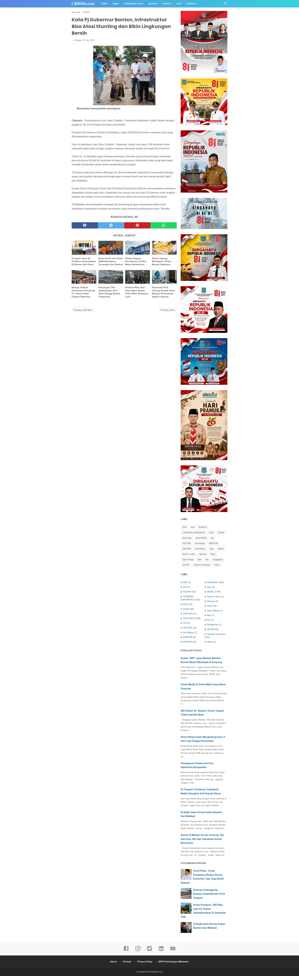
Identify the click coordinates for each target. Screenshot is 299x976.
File (212, 538)
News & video (189, 554)
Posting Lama (167, 310)
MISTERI (187, 549)
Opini (213, 554)
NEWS (221, 549)
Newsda (202, 554)
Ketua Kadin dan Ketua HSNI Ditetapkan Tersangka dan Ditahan (110, 261)
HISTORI (187, 543)
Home (104, 4)
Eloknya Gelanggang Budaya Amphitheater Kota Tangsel (209, 894)
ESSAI (221, 532)
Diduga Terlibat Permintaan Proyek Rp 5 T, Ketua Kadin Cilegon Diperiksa (83, 292)
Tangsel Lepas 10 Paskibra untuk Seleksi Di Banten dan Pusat (84, 261)
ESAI (211, 532)
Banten (153, 4)
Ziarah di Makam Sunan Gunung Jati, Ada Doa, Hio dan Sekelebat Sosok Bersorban (202, 839)
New (212, 549)
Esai (179, 4)
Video (217, 565)
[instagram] (138, 950)
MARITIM (213, 543)
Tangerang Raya (133, 4)
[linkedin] (161, 950)
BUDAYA (203, 527)
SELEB (186, 565)
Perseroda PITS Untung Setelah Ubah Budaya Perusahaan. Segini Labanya (163, 292)
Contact (127, 961)
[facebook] (85, 225)
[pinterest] (137, 225)
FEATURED (201, 538)
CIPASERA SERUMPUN (194, 532)
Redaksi (191, 4)
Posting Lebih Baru (83, 310)
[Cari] (225, 4)
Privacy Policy (144, 961)
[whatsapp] (163, 225)
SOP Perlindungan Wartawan (173, 961)
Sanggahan (218, 559)
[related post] (84, 248)
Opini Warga (188, 559)
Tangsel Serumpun (201, 565)
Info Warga (200, 543)
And (193, 527)
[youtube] (173, 950)
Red (199, 559)
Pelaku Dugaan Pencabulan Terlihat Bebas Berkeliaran (135, 261)
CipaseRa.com (156, 972)
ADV (185, 527)
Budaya (167, 4)
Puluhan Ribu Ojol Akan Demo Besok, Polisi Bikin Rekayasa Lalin (136, 292)
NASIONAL (200, 549)
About (113, 961)
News (116, 4)
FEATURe (187, 538)
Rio (207, 559)
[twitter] (111, 225)
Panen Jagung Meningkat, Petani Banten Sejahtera (161, 261)
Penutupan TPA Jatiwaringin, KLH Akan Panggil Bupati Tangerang (109, 292)
